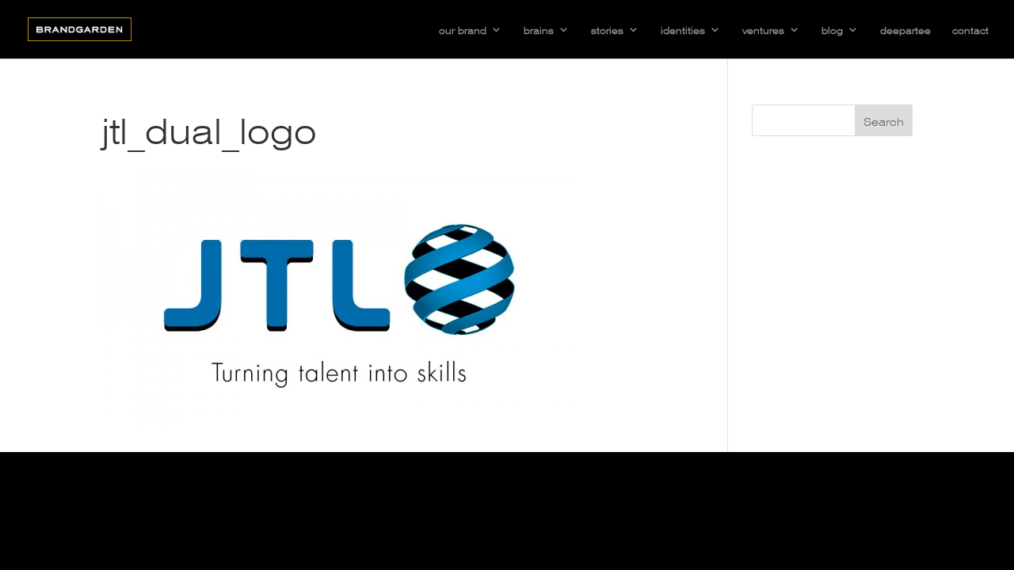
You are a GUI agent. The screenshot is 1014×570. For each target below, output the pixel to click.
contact (970, 29)
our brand (462, 29)
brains (539, 29)
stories (607, 29)
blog (832, 29)
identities (683, 29)
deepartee (905, 29)
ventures (763, 29)
